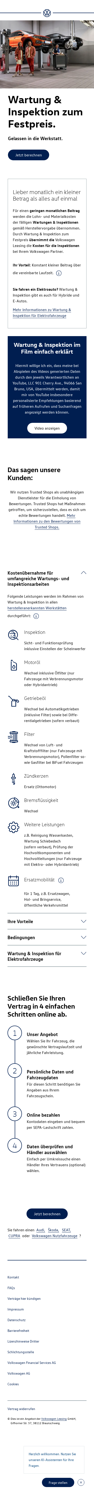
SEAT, (66, 1229)
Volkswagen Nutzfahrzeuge (54, 1235)
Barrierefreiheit (18, 1330)
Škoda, (53, 1229)
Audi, (40, 1229)
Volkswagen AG (18, 1373)
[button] (44, 578)
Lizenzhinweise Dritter (23, 1341)
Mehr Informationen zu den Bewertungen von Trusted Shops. (47, 521)
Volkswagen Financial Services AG (31, 1362)
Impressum (15, 1309)
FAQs (11, 1287)
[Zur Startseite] (47, 13)
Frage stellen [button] (58, 1482)
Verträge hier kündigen (24, 1298)
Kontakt (13, 1277)
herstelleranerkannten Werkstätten (37, 607)
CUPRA (14, 1235)
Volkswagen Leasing (54, 1418)
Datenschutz (16, 1320)
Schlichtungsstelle (20, 1352)
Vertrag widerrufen (21, 1408)
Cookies (13, 1384)
